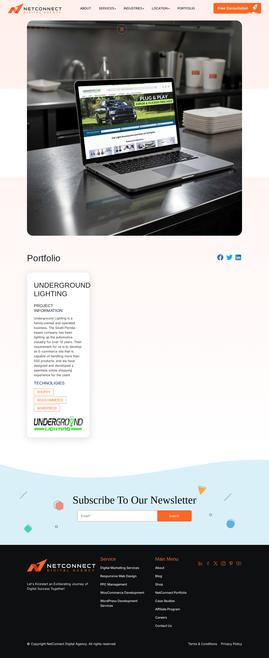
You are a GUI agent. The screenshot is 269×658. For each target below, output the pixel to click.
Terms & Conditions (202, 644)
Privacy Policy (231, 644)
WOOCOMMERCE (50, 400)
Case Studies (165, 601)
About (85, 8)
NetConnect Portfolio (171, 593)
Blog (158, 576)
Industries (133, 8)
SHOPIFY (43, 392)
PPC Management (113, 584)
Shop (159, 584)
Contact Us (163, 626)
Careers (161, 617)
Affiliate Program (167, 609)
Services (106, 8)
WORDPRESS (47, 408)
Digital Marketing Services (119, 568)
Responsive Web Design (118, 576)
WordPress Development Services (118, 603)
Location (160, 8)
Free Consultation (233, 8)
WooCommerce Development (122, 593)
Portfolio (186, 8)
